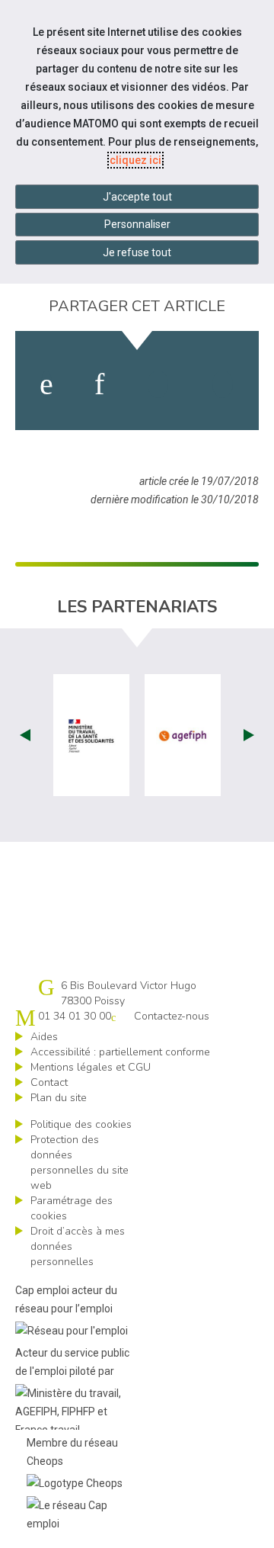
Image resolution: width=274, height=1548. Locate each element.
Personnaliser (137, 224)
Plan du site (58, 1097)
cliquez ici (135, 160)
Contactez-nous (171, 1016)
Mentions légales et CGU (90, 1067)
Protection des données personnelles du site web (79, 1162)
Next (249, 735)
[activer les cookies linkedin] (99, 384)
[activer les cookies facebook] (46, 384)
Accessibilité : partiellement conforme (120, 1052)
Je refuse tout (137, 252)
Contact (49, 1082)
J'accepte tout (137, 197)
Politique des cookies (81, 1124)
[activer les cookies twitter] (158, 384)
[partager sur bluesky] (222, 384)
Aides (44, 1036)
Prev (25, 735)
